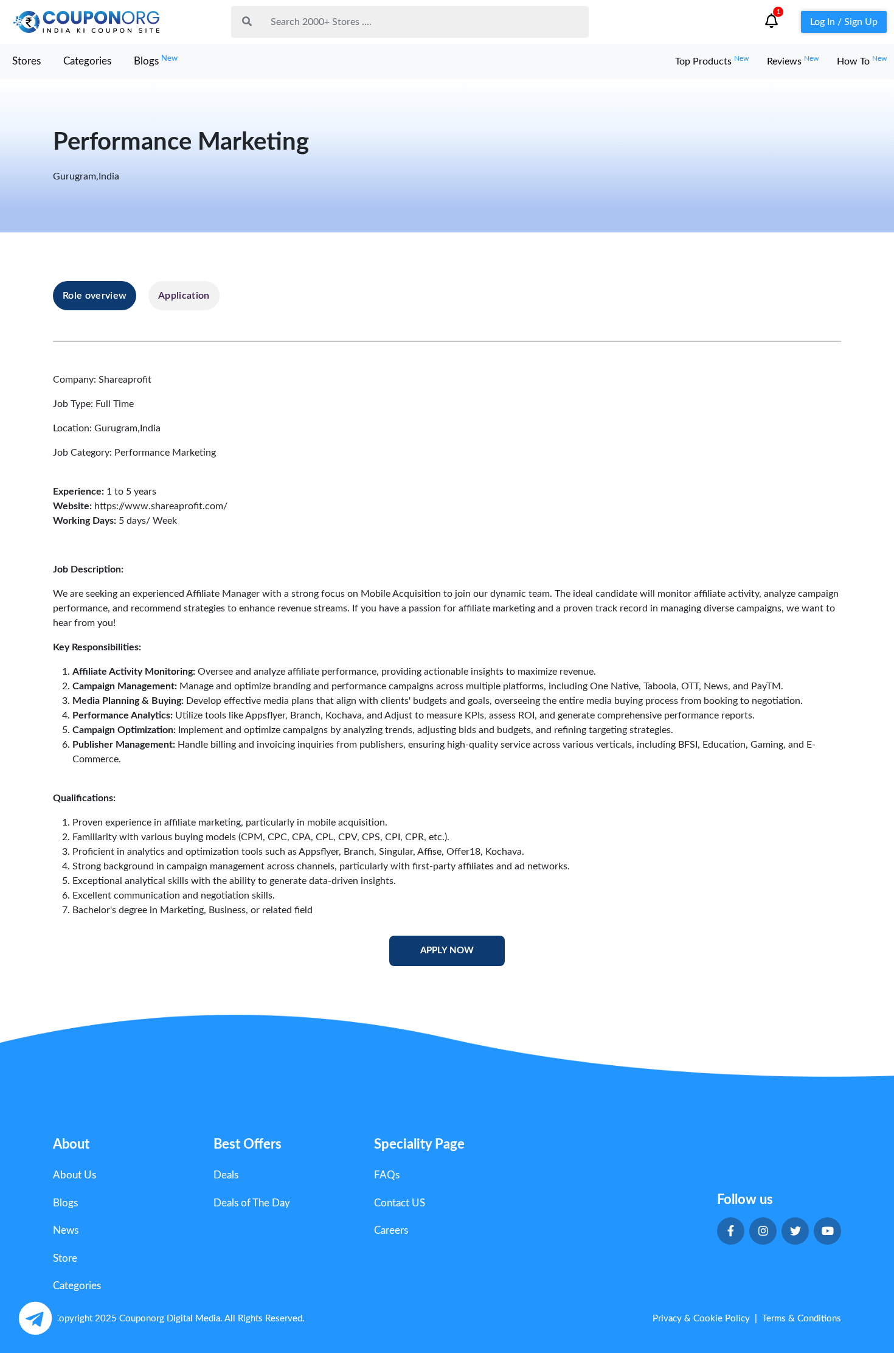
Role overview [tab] (94, 296)
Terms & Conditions (801, 1318)
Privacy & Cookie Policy (701, 1318)
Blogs (156, 60)
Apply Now (447, 950)
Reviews (793, 61)
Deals (225, 1175)
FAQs (387, 1175)
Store (65, 1258)
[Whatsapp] (35, 1318)
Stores (26, 61)
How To (862, 61)
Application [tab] (184, 296)
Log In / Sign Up (844, 22)
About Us (74, 1175)
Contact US (399, 1203)
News (65, 1230)
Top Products (712, 61)
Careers (391, 1230)
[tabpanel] (447, 669)
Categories (87, 61)
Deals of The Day (251, 1203)
